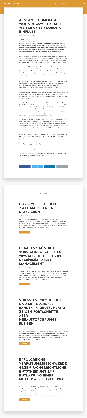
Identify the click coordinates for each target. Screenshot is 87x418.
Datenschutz (79, 3)
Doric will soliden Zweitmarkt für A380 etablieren (38, 208)
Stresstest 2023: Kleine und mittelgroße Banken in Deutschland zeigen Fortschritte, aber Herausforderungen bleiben (42, 312)
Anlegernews (6, 3)
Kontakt (65, 3)
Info (60, 3)
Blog (56, 3)
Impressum (71, 3)
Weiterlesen (24, 232)
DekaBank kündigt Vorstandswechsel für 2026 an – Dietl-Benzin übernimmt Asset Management (41, 256)
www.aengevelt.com (24, 160)
